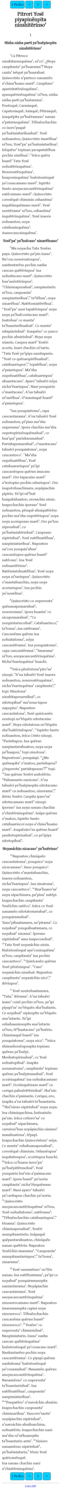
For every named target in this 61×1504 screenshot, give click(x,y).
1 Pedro (17, 4)
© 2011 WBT (30, 1486)
